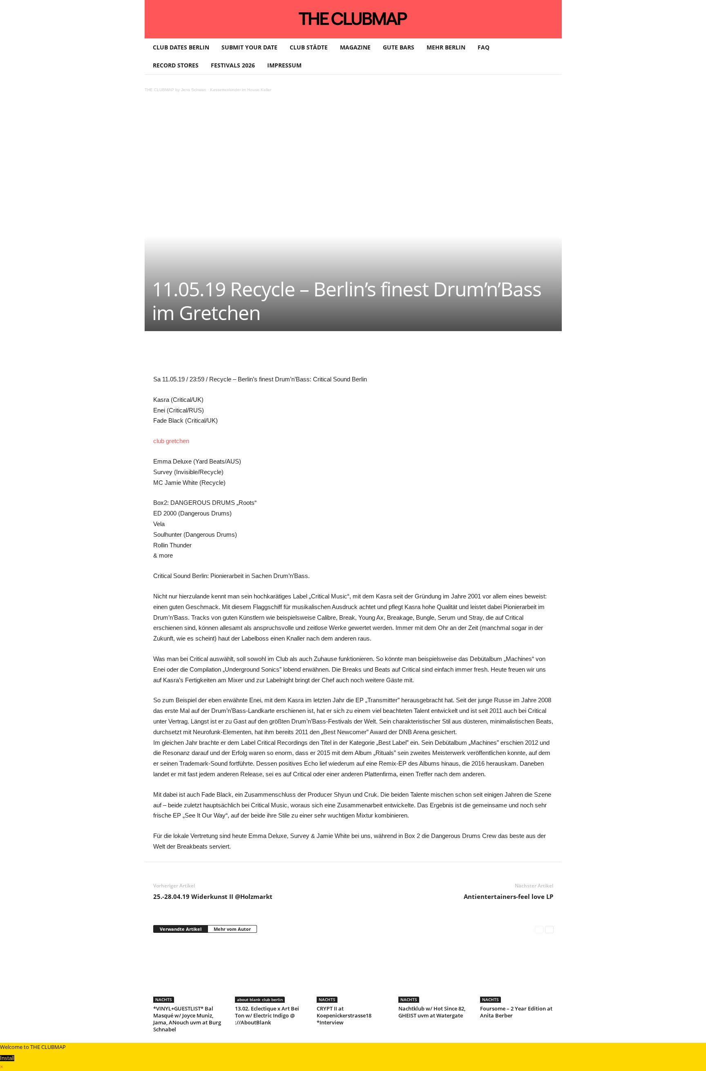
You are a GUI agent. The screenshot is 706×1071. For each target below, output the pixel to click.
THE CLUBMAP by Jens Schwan (175, 89)
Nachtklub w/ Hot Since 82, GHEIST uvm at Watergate (431, 1012)
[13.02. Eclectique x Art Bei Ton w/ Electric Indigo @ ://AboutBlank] (271, 972)
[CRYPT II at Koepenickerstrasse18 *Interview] (353, 972)
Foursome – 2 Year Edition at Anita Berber (516, 1012)
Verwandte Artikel (180, 929)
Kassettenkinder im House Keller (240, 89)
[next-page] (549, 929)
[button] (550, 56)
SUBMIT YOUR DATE (249, 47)
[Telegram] (324, 355)
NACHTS (163, 999)
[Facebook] (211, 355)
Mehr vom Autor (232, 929)
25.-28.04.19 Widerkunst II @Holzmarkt (213, 896)
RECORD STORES (176, 65)
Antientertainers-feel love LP (508, 896)
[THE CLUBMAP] (353, 18)
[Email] (305, 355)
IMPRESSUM (284, 65)
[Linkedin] (267, 355)
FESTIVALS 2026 (233, 65)
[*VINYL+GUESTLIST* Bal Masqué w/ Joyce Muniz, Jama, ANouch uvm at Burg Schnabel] (190, 972)
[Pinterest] (230, 355)
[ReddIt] (286, 355)
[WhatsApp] (249, 355)
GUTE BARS (398, 47)
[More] (362, 355)
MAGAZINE (355, 47)
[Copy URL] (343, 355)
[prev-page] (539, 929)
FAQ (483, 47)
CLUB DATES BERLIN (181, 47)
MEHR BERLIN (446, 47)
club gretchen (171, 440)
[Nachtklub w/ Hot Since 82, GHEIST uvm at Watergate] (435, 972)
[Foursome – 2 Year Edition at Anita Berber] (517, 972)
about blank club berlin (260, 999)
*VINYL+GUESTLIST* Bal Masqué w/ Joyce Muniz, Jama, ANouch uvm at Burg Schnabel (187, 1019)
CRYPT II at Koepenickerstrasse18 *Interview (344, 1015)
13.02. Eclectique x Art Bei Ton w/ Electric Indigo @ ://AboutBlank (267, 1015)
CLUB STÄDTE (309, 47)
